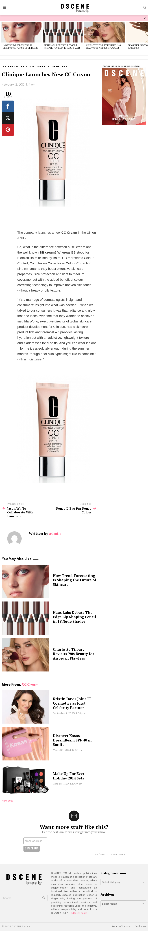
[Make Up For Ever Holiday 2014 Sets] (25, 779)
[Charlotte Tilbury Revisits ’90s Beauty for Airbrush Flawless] (104, 32)
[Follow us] (144, 18)
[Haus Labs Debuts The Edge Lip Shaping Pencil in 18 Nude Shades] (63, 32)
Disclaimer (140, 926)
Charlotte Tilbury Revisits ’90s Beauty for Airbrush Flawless (103, 46)
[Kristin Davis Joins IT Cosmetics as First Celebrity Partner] (25, 707)
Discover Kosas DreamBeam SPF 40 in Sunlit (72, 740)
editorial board (79, 912)
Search (43, 899)
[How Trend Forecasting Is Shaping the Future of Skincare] (21, 32)
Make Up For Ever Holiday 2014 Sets (68, 775)
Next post (7, 800)
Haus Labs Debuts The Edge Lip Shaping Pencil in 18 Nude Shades (62, 46)
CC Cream (30, 684)
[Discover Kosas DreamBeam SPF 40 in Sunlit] (25, 743)
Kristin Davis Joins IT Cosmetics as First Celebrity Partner (72, 703)
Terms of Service (121, 926)
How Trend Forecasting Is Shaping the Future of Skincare (20, 46)
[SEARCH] (144, 7)
